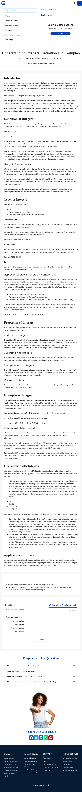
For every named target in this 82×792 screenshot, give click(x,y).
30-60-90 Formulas (11, 25)
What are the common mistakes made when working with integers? (33, 682)
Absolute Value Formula (12, 35)
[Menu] (79, 3)
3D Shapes (8, 30)
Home (43, 9)
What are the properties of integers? (21, 671)
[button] (75, 3)
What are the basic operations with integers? (24, 677)
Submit (41, 640)
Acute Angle (8, 40)
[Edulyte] (3, 3)
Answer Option (18, 621)
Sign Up (60, 33)
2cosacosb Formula (11, 21)
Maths (48, 9)
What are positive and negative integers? (23, 666)
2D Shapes (8, 16)
